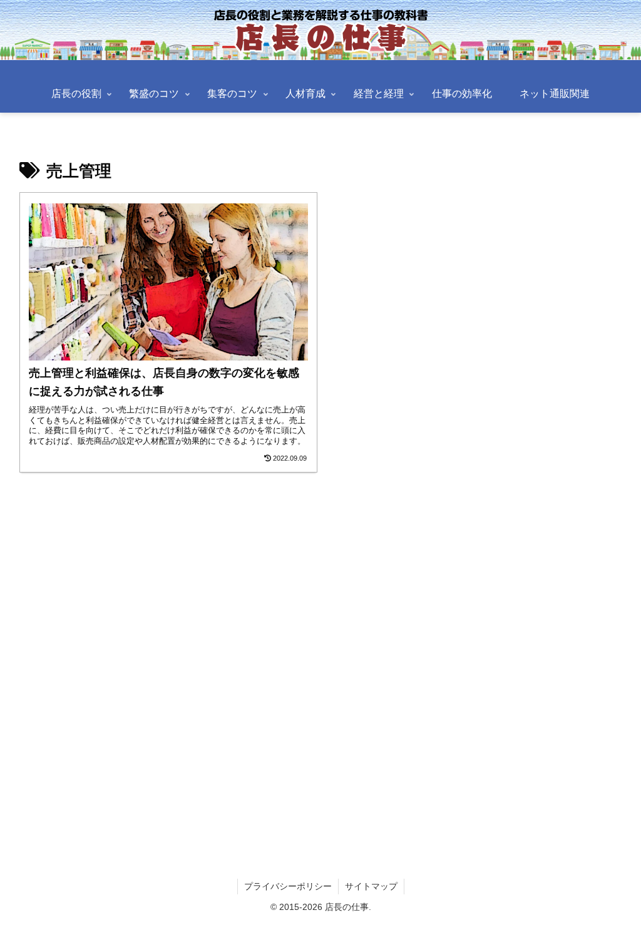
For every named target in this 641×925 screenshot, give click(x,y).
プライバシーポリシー (288, 886)
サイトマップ (371, 886)
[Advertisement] (320, 653)
